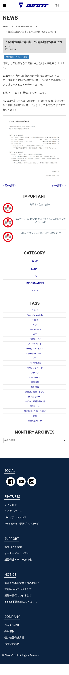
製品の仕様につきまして (18, 595)
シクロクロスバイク (35, 353)
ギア (35, 334)
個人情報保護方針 (14, 637)
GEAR (34, 276)
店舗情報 (35, 382)
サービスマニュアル (35, 349)
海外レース (35, 406)
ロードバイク (35, 377)
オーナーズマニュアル (16, 553)
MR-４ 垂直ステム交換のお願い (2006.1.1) (41, 233)
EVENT (35, 268)
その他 (35, 320)
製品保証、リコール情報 (17, 57)
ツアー (35, 358)
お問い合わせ (11, 643)
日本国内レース (35, 397)
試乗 (35, 416)
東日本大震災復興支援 (35, 401)
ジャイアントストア (15, 517)
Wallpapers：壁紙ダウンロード (21, 523)
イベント (35, 325)
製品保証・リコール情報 (18, 559)
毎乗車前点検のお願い (40, 204)
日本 (57, 5)
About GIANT (11, 625)
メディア (35, 373)
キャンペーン (35, 329)
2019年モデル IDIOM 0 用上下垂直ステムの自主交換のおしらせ (41, 220)
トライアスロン (35, 363)
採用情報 (35, 387)
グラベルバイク (35, 344)
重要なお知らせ (35, 420)
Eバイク (35, 310)
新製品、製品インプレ (35, 392)
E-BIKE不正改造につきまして (20, 601)
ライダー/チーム (13, 511)
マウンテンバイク (35, 368)
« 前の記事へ (10, 185)
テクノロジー (11, 505)
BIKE (35, 261)
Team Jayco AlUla (35, 315)
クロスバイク (35, 339)
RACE (35, 290)
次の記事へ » (59, 185)
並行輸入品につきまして (18, 589)
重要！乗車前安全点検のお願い (21, 583)
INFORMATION (35, 283)
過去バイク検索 (13, 547)
